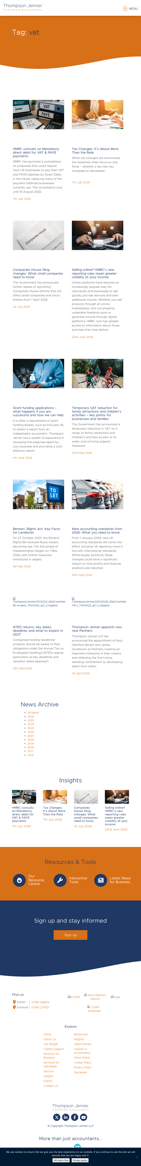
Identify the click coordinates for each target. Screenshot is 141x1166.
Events (48, 1081)
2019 (31, 743)
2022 (31, 732)
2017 (31, 751)
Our (51, 1044)
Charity (54, 1049)
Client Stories (82, 1044)
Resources (81, 1034)
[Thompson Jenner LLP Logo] (22, 9)
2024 (31, 724)
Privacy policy (80, 1160)
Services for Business (51, 1055)
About (50, 1039)
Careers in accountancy (82, 1051)
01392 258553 (40, 1002)
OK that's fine (61, 1160)
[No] (136, 1157)
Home (47, 1034)
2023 (31, 728)
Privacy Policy (83, 1067)
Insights (48, 1076)
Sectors (49, 1071)
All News (33, 712)
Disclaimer (80, 1072)
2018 (31, 747)
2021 (31, 736)
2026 (31, 716)
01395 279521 (40, 1007)
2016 (31, 755)
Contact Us (51, 1086)
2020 (31, 739)
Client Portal (82, 1057)
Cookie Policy (82, 1062)
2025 (31, 720)
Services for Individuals (51, 1064)
